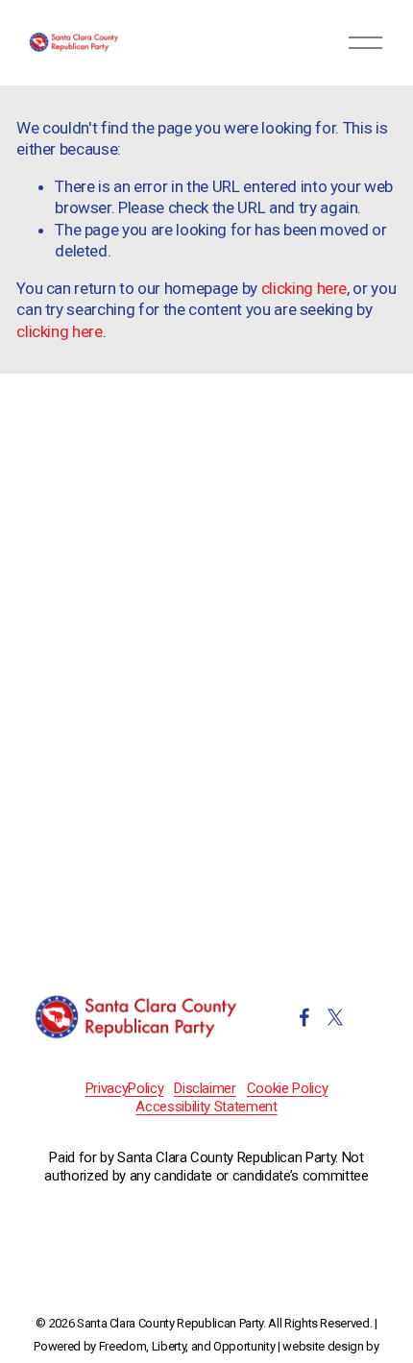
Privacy (107, 1088)
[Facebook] (304, 1017)
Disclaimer (205, 1088)
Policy (145, 1088)
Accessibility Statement (206, 1106)
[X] (335, 1017)
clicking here (304, 288)
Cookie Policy (287, 1088)
